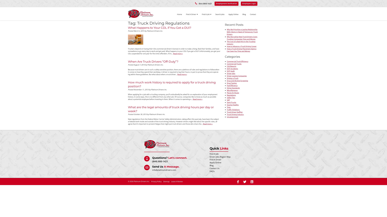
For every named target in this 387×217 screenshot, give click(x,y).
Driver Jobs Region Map (220, 156)
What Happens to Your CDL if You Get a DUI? (159, 27)
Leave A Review (177, 181)
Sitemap (166, 181)
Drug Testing (232, 83)
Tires (229, 107)
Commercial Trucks (234, 64)
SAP (228, 100)
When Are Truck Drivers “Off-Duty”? (153, 61)
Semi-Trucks (231, 102)
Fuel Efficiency (232, 85)
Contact (253, 14)
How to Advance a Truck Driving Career (241, 46)
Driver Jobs (231, 73)
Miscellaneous (232, 90)
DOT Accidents (232, 69)
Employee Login (249, 4)
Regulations (231, 95)
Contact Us (214, 168)
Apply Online (233, 14)
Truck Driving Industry (235, 114)
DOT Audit (231, 71)
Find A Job (206, 14)
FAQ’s (212, 171)
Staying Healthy (233, 105)
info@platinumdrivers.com (164, 170)
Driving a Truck (232, 78)
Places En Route (233, 93)
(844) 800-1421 (160, 161)
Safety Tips (231, 98)
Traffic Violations (233, 110)
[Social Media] (238, 182)
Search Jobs (219, 14)
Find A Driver (191, 14)
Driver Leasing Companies (237, 76)
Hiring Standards (233, 88)
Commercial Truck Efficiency (237, 61)
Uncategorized (232, 117)
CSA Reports (231, 66)
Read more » (178, 54)
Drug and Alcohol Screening (237, 81)
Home (179, 14)
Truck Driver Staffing (234, 112)
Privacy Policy (156, 181)
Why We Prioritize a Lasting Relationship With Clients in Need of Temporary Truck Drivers (242, 31)
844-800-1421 (205, 4)
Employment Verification (226, 4)
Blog (244, 14)
